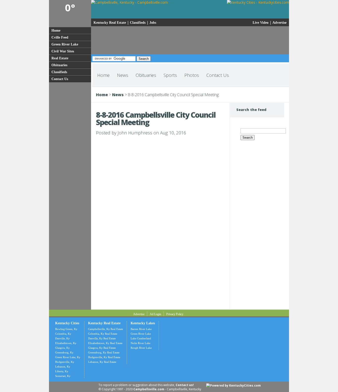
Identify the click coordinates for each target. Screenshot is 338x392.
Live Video (260, 22)
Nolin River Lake (140, 343)
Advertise (279, 22)
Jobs (152, 22)
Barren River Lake (141, 328)
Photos (191, 75)
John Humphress (135, 133)
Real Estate (59, 58)
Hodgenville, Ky (64, 361)
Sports (170, 75)
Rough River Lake (141, 347)
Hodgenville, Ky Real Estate (104, 357)
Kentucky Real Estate (110, 22)
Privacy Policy (174, 314)
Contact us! (185, 385)
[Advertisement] (70, 159)
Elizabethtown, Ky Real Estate (105, 343)
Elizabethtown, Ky (65, 343)
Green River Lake (64, 44)
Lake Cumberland (141, 338)
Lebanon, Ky (62, 366)
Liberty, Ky (61, 371)
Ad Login (155, 314)
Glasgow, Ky (62, 347)
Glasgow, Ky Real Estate (102, 347)
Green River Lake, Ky (67, 357)
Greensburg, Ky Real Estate (104, 352)
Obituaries (59, 65)
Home (55, 30)
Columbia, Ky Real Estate (102, 333)
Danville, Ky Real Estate (102, 338)
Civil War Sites (62, 51)
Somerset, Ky (63, 375)
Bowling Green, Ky (66, 328)
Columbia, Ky (63, 333)
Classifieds (59, 72)
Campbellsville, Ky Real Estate (105, 328)
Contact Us (59, 79)
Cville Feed (59, 37)
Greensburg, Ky (64, 352)
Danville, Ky (62, 338)
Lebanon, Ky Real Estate (102, 361)
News (122, 75)
